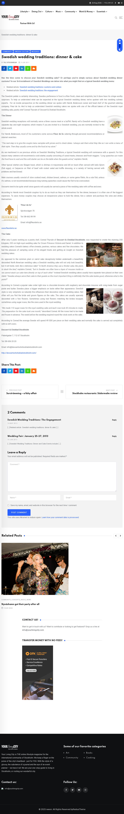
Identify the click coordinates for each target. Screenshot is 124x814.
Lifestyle (24, 12)
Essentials (101, 12)
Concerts (16, 600)
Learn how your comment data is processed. (60, 517)
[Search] (116, 17)
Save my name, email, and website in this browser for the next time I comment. (44, 505)
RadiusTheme (79, 809)
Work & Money (86, 12)
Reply (114, 420)
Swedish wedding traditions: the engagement (39, 90)
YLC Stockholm (10, 62)
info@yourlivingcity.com (14, 789)
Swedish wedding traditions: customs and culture (40, 87)
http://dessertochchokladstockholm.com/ (18, 353)
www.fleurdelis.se (9, 228)
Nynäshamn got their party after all (20, 604)
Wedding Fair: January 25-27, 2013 (28, 436)
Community (70, 12)
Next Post (110, 390)
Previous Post (15, 390)
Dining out (36, 12)
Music (58, 12)
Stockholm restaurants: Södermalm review (95, 393)
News (29, 600)
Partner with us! (27, 24)
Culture (48, 12)
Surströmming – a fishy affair (21, 393)
